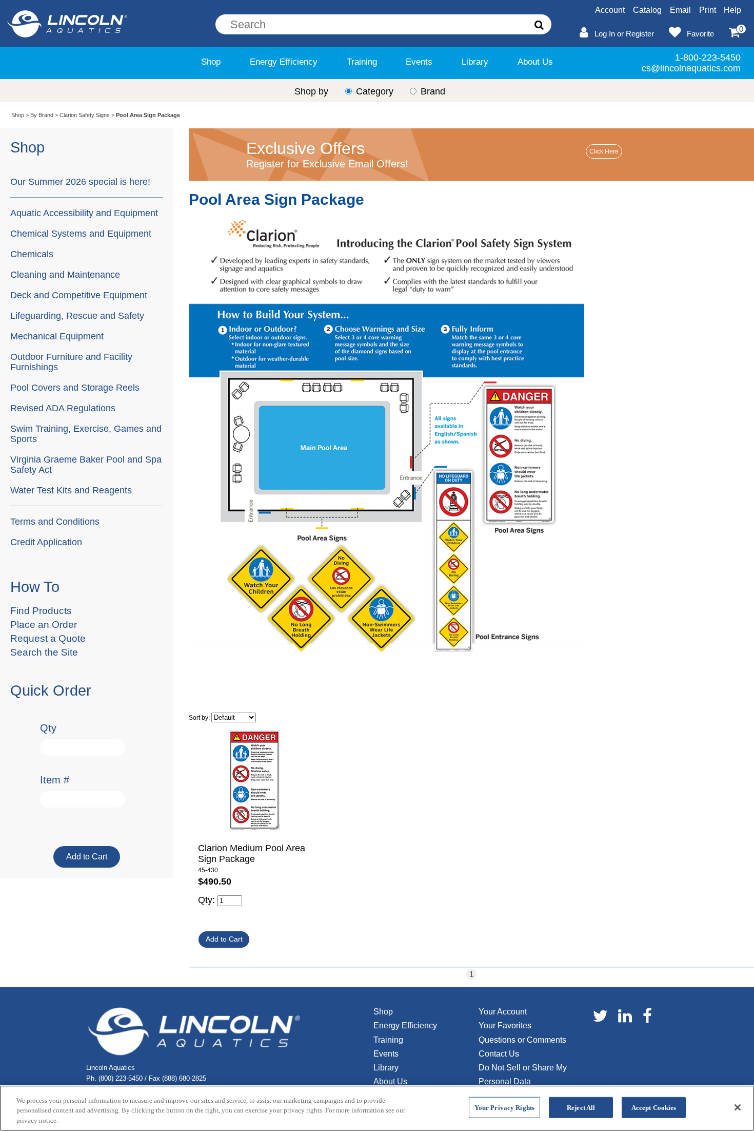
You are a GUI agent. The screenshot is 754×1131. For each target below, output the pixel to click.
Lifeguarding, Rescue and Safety (77, 315)
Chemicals (31, 253)
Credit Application (46, 541)
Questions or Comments (522, 1040)
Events (419, 62)
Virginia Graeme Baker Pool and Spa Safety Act (86, 464)
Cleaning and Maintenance (65, 274)
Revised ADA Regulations (62, 407)
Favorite (700, 33)
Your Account (503, 1011)
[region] (377, 1108)
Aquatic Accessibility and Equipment (84, 212)
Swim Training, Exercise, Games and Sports (86, 433)
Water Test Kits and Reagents (71, 490)
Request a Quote (48, 638)
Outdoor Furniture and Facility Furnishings (71, 361)
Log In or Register (624, 33)
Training (362, 62)
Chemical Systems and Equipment (80, 233)
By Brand (41, 115)
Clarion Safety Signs (84, 115)
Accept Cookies (654, 1107)
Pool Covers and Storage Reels (75, 387)
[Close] (737, 1107)
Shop (211, 62)
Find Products (41, 611)
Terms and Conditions (55, 521)
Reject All (581, 1107)
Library (475, 62)
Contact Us (499, 1053)
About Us (535, 62)
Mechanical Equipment (57, 336)
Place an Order (43, 624)
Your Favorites (505, 1025)
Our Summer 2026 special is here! (80, 181)
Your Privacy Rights (504, 1107)
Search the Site (44, 652)
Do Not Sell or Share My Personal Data (523, 1074)
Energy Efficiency (284, 62)
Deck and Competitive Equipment (78, 295)
